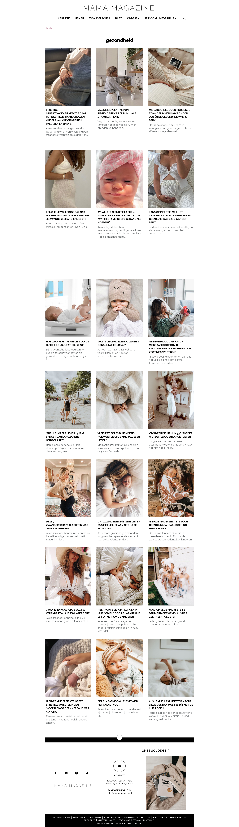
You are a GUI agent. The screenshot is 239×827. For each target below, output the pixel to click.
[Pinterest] (76, 773)
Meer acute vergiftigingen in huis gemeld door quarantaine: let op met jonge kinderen (119, 613)
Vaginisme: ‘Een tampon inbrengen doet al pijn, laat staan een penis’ (117, 113)
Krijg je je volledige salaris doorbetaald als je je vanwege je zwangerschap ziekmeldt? (67, 215)
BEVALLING (145, 817)
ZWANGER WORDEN (61, 817)
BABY (118, 18)
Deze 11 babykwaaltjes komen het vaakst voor (118, 703)
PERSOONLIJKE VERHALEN (160, 18)
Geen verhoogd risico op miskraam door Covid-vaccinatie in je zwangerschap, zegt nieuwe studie (170, 347)
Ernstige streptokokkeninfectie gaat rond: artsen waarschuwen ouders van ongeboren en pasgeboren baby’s (66, 116)
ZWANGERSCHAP (99, 18)
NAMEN (79, 18)
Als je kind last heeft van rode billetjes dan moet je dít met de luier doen (171, 705)
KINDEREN (133, 18)
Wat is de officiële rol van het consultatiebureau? (118, 343)
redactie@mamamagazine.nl (119, 783)
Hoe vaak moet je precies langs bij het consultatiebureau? (67, 343)
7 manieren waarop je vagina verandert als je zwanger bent (68, 611)
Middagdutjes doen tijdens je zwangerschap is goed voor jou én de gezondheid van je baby (169, 115)
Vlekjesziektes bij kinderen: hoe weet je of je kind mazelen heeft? (119, 437)
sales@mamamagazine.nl (119, 793)
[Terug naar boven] (119, 737)
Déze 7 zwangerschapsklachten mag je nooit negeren (67, 525)
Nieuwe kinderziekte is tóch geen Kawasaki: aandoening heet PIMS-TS (168, 525)
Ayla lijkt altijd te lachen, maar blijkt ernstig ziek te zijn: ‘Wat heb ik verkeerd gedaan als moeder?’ (119, 217)
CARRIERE (64, 18)
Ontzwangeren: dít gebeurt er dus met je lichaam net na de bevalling (119, 525)
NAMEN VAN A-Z (131, 817)
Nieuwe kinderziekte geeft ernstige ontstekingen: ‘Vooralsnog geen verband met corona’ (67, 706)
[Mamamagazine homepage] (119, 13)
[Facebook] (56, 773)
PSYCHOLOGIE (124, 820)
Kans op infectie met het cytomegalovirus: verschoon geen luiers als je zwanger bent (170, 217)
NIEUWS (163, 817)
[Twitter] (87, 773)
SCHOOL (112, 820)
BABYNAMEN (95, 817)
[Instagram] (66, 773)
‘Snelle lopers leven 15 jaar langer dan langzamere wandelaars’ (65, 437)
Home (48, 27)
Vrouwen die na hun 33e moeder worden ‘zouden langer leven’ (170, 435)
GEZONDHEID (89, 820)
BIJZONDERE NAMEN (112, 817)
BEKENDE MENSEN (178, 817)
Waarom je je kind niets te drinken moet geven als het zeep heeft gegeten (168, 613)
